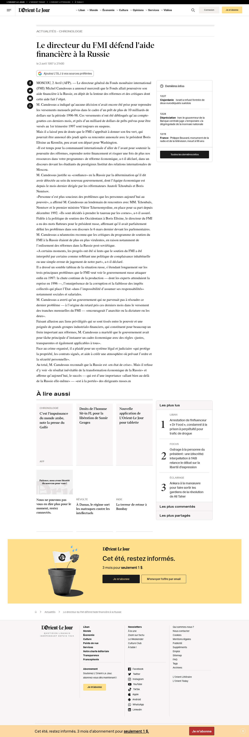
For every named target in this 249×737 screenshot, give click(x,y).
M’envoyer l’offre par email (164, 579)
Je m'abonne (202, 731)
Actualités (46, 31)
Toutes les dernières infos (185, 154)
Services (88, 647)
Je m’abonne (121, 579)
